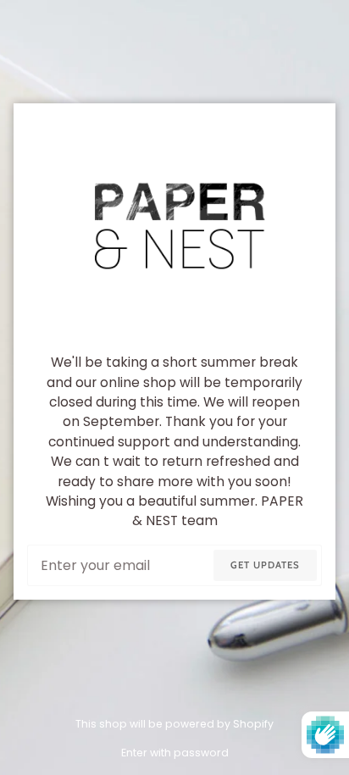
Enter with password (175, 752)
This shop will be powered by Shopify (174, 724)
